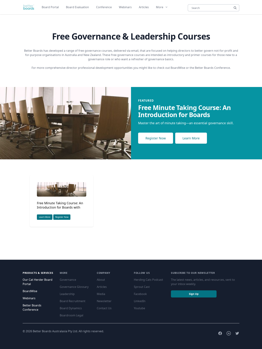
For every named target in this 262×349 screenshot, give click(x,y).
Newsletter (104, 301)
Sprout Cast (142, 287)
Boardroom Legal (71, 315)
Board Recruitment (72, 301)
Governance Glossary (74, 287)
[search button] (235, 7)
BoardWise (178, 68)
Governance (68, 280)
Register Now (155, 138)
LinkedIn (139, 301)
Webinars (125, 7)
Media (101, 294)
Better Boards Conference (212, 68)
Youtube (139, 308)
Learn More (191, 138)
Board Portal (50, 7)
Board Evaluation (77, 7)
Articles (144, 7)
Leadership (67, 294)
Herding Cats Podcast (148, 280)
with (60, 205)
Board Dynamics (71, 308)
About (101, 280)
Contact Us (104, 308)
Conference (104, 7)
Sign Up (194, 294)
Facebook (140, 294)
